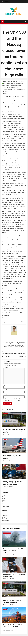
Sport (3, 505)
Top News (4, 496)
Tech (3, 503)
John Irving (11, 434)
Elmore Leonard (6, 81)
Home (3, 495)
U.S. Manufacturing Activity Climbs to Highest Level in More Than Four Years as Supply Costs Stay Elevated (14, 483)
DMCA (3, 517)
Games (5, 609)
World (3, 498)
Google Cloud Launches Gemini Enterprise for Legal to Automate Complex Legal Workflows (14, 431)
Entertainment (5, 506)
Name (5, 385)
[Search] (26, 21)
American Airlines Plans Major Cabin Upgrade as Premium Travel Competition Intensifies (13, 457)
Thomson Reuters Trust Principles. (17, 312)
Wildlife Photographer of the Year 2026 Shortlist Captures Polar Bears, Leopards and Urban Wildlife (13, 550)
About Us (4, 513)
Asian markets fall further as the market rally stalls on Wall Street (20, 354)
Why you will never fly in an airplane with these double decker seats (7, 354)
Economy (14, 27)
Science (4, 501)
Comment (6, 367)
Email (5, 389)
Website (5, 394)
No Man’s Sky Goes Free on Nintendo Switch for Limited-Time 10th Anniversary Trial (12, 626)
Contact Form (5, 515)
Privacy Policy (5, 520)
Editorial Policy (5, 518)
